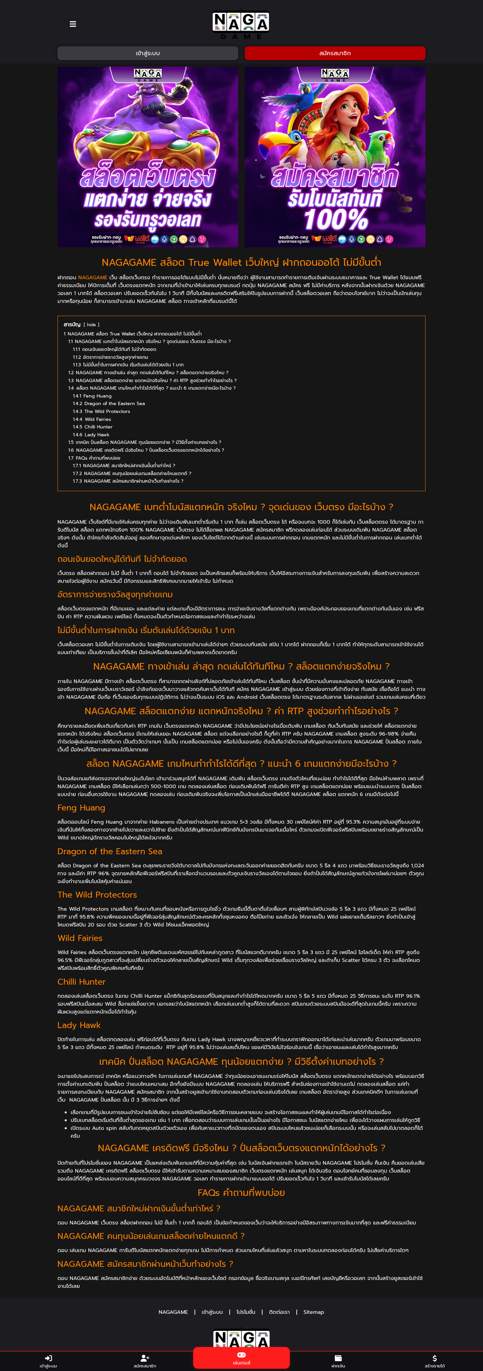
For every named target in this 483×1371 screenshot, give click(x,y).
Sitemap (314, 1312)
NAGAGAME (92, 278)
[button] (73, 23)
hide (91, 325)
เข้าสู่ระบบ (212, 1312)
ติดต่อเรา (279, 1312)
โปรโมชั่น (246, 1312)
